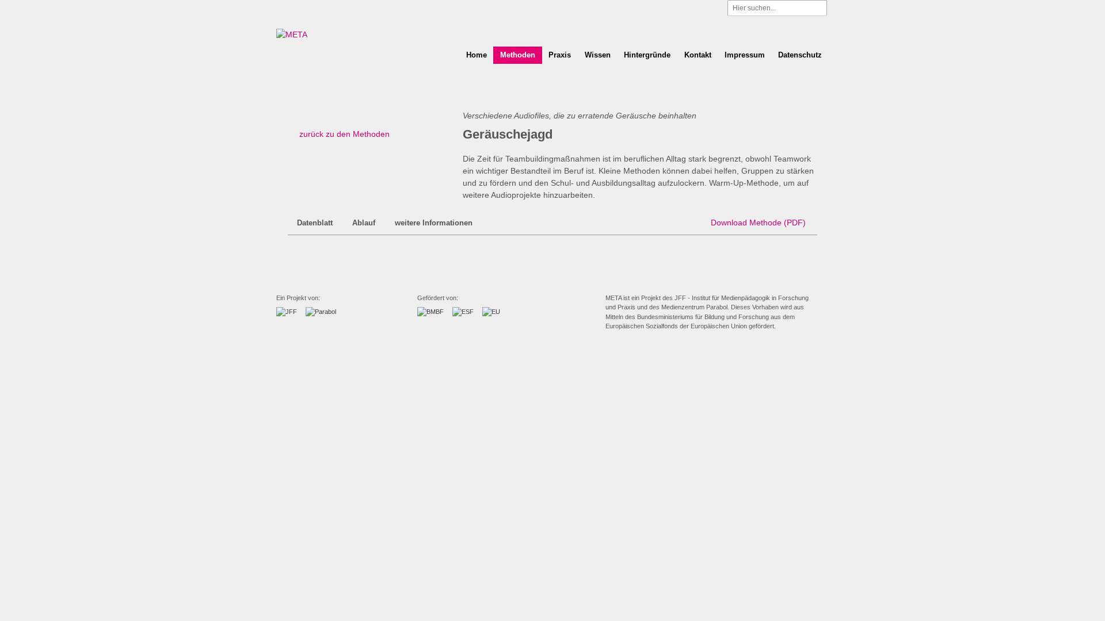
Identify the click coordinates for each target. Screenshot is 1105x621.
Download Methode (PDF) (758, 222)
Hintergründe (647, 55)
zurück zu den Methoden (344, 134)
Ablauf (363, 222)
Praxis (559, 55)
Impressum (745, 55)
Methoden (517, 55)
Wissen (598, 55)
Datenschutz (800, 55)
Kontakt (697, 55)
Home (476, 55)
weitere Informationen (434, 222)
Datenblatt (315, 222)
